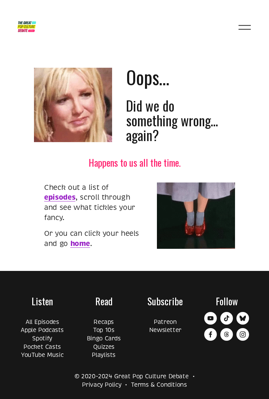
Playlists (104, 355)
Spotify (42, 338)
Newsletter (165, 330)
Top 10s (103, 330)
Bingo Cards (104, 338)
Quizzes (104, 347)
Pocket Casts (42, 347)
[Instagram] (242, 334)
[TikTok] (226, 318)
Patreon (165, 322)
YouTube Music (42, 355)
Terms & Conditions (159, 384)
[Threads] (226, 334)
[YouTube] (210, 318)
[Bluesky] (242, 318)
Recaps (104, 322)
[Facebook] (210, 334)
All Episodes (42, 322)
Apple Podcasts (42, 330)
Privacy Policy (101, 384)
